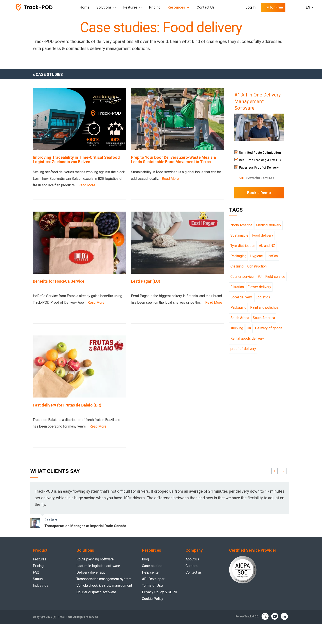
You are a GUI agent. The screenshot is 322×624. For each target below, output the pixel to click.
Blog (145, 559)
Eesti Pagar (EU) (145, 281)
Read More (86, 185)
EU (259, 277)
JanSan (272, 256)
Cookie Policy (152, 599)
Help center (151, 572)
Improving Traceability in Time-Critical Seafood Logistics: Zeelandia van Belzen (76, 159)
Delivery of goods (269, 328)
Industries (40, 585)
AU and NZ (267, 246)
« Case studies (48, 74)
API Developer (153, 579)
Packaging (238, 256)
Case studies (152, 566)
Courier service (242, 277)
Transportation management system (103, 579)
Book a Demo (259, 192)
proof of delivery (243, 349)
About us (192, 559)
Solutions (104, 7)
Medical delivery (268, 225)
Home (84, 7)
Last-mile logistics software (98, 566)
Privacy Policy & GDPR (159, 592)
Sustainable (239, 235)
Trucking (236, 328)
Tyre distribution (242, 246)
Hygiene (256, 256)
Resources (176, 7)
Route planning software (95, 559)
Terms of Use (152, 585)
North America (241, 225)
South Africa (239, 318)
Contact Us (206, 7)
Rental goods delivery (247, 338)
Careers (192, 566)
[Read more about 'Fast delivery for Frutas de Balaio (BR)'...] (79, 396)
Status (38, 579)
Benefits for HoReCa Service (58, 281)
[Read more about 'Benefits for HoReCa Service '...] (79, 272)
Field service (275, 277)
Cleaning (237, 266)
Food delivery (262, 235)
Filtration (237, 287)
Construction (257, 266)
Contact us (194, 572)
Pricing (155, 7)
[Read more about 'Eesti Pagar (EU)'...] (177, 272)
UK (249, 328)
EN (308, 7)
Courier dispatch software (96, 592)
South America (264, 318)
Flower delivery (259, 287)
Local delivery (241, 297)
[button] (274, 471)
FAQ (36, 572)
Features (130, 7)
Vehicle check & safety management (104, 585)
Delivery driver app (90, 572)
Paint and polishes (264, 307)
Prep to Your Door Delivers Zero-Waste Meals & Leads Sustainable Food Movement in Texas (173, 159)
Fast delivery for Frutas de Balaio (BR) (67, 405)
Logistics (263, 297)
